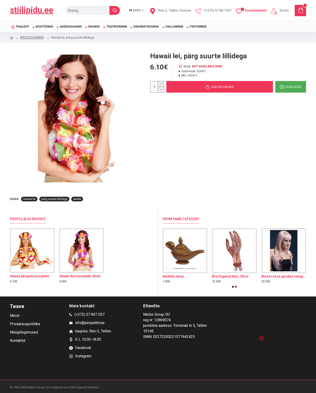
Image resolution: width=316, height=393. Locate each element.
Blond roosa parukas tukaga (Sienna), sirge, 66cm (283, 276)
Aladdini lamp (173, 276)
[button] (233, 287)
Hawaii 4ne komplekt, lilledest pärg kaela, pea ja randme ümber (81, 276)
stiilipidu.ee (31, 10)
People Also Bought (28, 219)
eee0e (77, 199)
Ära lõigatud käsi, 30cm (230, 276)
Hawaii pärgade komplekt (29, 276)
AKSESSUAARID (32, 37)
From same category (181, 219)
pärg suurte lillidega (54, 199)
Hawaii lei (29, 199)
